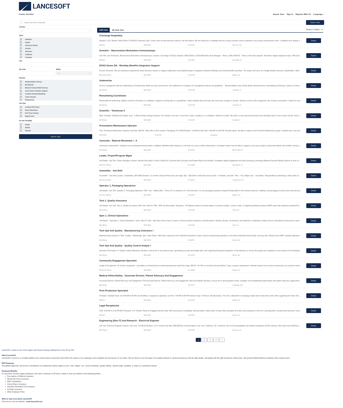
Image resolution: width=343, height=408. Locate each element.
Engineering (29, 100)
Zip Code (22, 69)
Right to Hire (29, 116)
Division (22, 78)
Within (58, 69)
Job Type (22, 103)
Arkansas (28, 51)
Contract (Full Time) (32, 107)
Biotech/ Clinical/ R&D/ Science (36, 88)
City (20, 61)
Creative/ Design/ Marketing (35, 94)
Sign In (290, 14)
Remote (28, 131)
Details (313, 41)
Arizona (28, 48)
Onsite (27, 125)
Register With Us (303, 14)
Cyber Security (30, 97)
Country (22, 27)
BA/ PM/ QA (29, 85)
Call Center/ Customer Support (36, 91)
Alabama (28, 39)
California (28, 54)
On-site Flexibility (25, 121)
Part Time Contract (32, 113)
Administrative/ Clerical (33, 82)
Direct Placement (31, 110)
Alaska (27, 42)
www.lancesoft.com (34, 402)
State (21, 35)
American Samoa (31, 45)
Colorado (28, 57)
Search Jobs (278, 14)
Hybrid (27, 128)
